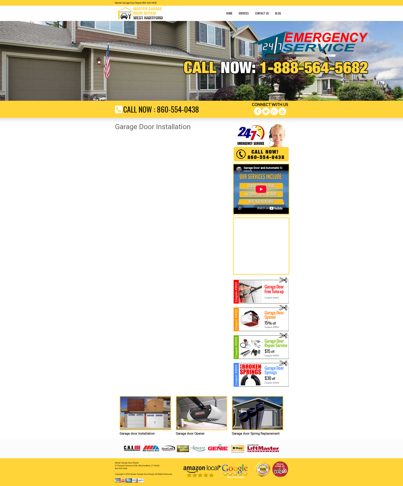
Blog (278, 13)
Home (229, 13)
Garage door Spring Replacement (256, 433)
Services (244, 13)
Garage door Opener (190, 433)
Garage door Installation (137, 433)
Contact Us (262, 13)
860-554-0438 (178, 109)
